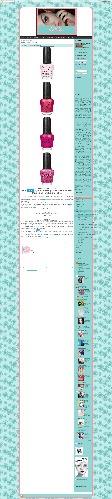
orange (88, 159)
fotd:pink (77, 128)
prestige (89, 165)
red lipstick (88, 169)
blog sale (87, 98)
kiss (82, 139)
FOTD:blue (85, 126)
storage (81, 181)
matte (88, 148)
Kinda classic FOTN (82, 242)
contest (81, 108)
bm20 (80, 101)
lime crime (82, 141)
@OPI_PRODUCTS (25, 236)
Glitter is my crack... (82, 317)
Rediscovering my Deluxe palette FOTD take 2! (85, 222)
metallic (87, 149)
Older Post (71, 267)
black (81, 98)
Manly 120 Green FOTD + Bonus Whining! (85, 234)
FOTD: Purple (80, 124)
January (79, 250)
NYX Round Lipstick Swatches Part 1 (85, 237)
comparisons (86, 106)
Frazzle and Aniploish (83, 296)
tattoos (83, 182)
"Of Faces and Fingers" (83, 400)
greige (76, 135)
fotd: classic (87, 120)
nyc (81, 157)
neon (90, 153)
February (79, 249)
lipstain (76, 143)
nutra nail (77, 157)
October (79, 202)
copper (85, 108)
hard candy (79, 136)
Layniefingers (81, 374)
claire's (89, 104)
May (78, 211)
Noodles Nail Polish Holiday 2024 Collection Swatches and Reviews (87, 291)
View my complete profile (80, 49)
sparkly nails (86, 180)
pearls (80, 162)
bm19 (76, 101)
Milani (76, 151)
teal (87, 182)
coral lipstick (80, 109)
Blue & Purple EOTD (82, 221)
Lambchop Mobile (82, 365)
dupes (76, 112)
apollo (82, 96)
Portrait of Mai (81, 276)
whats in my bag (81, 187)
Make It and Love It (82, 326)
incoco (84, 138)
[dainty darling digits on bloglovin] (81, 476)
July (78, 207)
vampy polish (86, 185)
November (79, 201)
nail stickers (87, 152)
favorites (80, 117)
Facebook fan (40, 236)
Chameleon (87, 102)
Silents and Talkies (82, 382)
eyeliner (77, 115)
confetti (76, 108)
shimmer (89, 175)
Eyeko (79, 114)
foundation (82, 128)
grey (80, 135)
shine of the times (87, 176)
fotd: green (84, 122)
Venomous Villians (79, 186)
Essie (89, 112)
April (78, 245)
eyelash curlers (86, 114)
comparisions (79, 106)
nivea (80, 156)
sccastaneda (81, 432)
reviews (80, 171)
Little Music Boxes (82, 409)
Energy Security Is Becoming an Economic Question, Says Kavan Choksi (84, 270)
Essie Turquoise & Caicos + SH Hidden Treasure (85, 244)
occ (88, 157)
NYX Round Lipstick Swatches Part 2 (85, 235)
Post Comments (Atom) (32, 270)
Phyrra (79, 258)
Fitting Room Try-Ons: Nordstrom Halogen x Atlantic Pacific (87, 395)
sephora (80, 175)
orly (87, 161)
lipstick (81, 143)
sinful (81, 179)
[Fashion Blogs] (78, 443)
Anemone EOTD (81, 229)
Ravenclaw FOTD (81, 212)
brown (89, 101)
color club (83, 105)
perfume (84, 162)
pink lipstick (88, 164)
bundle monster (80, 102)
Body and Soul (81, 418)
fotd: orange (82, 123)
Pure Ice (83, 166)
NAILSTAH (80, 427)
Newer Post (22, 267)
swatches (78, 182)
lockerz (87, 143)
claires (78, 105)
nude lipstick (86, 156)
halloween (88, 135)
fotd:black (77, 126)
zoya (82, 189)
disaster (76, 111)
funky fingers (85, 129)
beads (76, 98)
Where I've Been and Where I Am (86, 311)
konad (86, 139)
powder (84, 165)
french (76, 129)
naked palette (84, 153)
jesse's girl (77, 139)
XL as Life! (80, 267)
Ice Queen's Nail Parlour (83, 308)
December (79, 199)
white (88, 187)
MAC (89, 145)
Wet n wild (88, 186)
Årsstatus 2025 (81, 274)
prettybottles (81, 284)
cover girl (77, 110)
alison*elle (80, 391)
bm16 (88, 100)
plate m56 (80, 165)
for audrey (82, 118)
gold (90, 132)
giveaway (77, 132)
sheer (84, 175)
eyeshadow (84, 115)
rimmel (82, 172)
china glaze (79, 104)
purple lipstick (81, 168)
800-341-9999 (46, 234)
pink (78, 164)
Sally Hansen (80, 174)
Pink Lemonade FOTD (82, 217)
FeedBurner (84, 64)
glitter (83, 132)
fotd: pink (89, 123)
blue (76, 100)
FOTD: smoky (78, 125)
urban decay (86, 184)
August (79, 206)
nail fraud (81, 152)
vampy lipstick (78, 185)
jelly (88, 138)
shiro (78, 177)
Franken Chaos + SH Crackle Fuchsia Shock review (85, 227)
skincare (87, 179)
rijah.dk (79, 272)
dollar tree (81, 111)
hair (83, 135)
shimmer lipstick (80, 176)
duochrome (87, 111)
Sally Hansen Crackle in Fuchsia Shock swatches (85, 214)
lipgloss (87, 141)
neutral (78, 154)
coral (90, 108)
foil (77, 118)
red (81, 169)
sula (90, 181)
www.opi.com (57, 234)
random (87, 168)
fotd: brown (81, 120)
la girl (88, 140)
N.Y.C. (86, 151)
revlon (86, 171)
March (79, 247)
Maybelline (78, 149)
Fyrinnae (77, 130)
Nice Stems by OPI (29, 43)
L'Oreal (76, 140)
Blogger (85, 52)
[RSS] (22, 496)
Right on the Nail (82, 287)
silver (76, 179)
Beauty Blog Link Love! (82, 240)
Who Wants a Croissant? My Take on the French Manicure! (87, 360)
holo (80, 138)
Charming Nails (81, 263)
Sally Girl (87, 172)
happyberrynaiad (82, 330)
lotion (76, 144)
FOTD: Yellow (86, 125)
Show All (89, 440)
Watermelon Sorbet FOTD (83, 239)
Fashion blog (77, 444)
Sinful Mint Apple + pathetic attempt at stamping (85, 224)
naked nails (77, 153)
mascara (82, 148)
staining (76, 181)
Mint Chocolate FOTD (82, 219)
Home (47, 267)
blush (84, 100)
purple (89, 167)
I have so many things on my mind (87, 368)
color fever (89, 105)
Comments (79, 73)
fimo (84, 117)
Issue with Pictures (82, 297)
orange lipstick (81, 160)
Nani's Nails (81, 339)
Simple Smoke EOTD (82, 232)
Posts (78, 71)
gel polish (86, 130)
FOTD (89, 118)
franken (87, 128)
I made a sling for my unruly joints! (87, 376)
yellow (76, 189)
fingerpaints (89, 117)
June (79, 209)
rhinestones (77, 172)
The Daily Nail (81, 356)
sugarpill (86, 181)
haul (86, 136)
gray (79, 134)
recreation (77, 169)
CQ (83, 110)
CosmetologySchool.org (81, 486)
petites (89, 162)
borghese (84, 101)
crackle (87, 110)
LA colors (82, 140)
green (85, 134)
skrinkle (76, 180)
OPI (76, 159)
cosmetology (87, 109)
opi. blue (82, 159)
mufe (82, 151)
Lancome (77, 141)
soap (81, 180)
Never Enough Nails (82, 299)
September (80, 204)
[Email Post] (43, 45)
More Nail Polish (82, 348)
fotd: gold (77, 122)
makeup (81, 146)
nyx (85, 157)
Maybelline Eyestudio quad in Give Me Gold (85, 230)
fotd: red (88, 124)
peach (76, 162)
